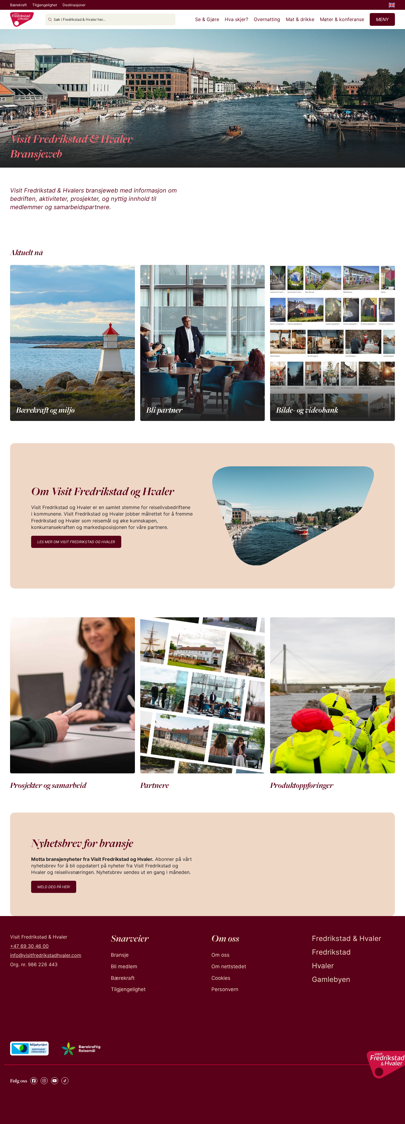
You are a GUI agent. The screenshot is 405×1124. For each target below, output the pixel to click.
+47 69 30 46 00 (29, 946)
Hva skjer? (236, 19)
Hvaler (323, 965)
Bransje (120, 955)
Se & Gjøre (207, 19)
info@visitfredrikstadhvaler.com (45, 955)
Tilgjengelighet (44, 5)
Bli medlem (124, 966)
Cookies (220, 978)
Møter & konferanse (342, 19)
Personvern (224, 989)
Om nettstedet (228, 966)
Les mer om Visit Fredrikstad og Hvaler (76, 542)
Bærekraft (18, 5)
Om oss (220, 955)
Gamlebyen (331, 979)
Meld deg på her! (53, 887)
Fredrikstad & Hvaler (346, 938)
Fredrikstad (331, 952)
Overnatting (267, 19)
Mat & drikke (300, 19)
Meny (382, 19)
